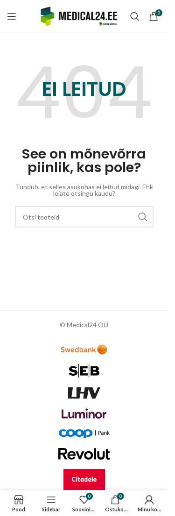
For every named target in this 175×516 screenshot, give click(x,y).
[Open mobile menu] (11, 16)
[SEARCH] (143, 216)
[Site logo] (79, 16)
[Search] (135, 16)
